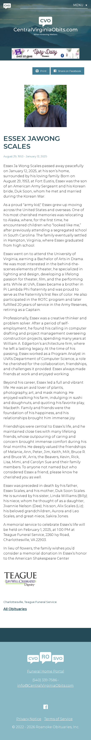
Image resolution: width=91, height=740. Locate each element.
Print (43, 71)
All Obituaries (15, 609)
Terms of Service (58, 719)
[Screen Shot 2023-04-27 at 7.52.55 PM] (45, 53)
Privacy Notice (28, 719)
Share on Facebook (69, 71)
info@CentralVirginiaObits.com (45, 686)
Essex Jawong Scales (31, 142)
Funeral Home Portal (45, 671)
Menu (80, 5)
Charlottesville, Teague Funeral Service (30, 602)
